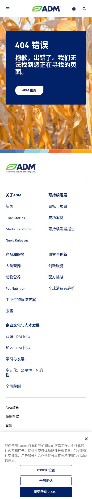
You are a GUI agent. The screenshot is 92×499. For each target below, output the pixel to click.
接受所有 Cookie (46, 492)
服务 (9, 311)
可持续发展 (57, 195)
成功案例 (55, 218)
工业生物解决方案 (21, 300)
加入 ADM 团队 (18, 348)
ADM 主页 (29, 90)
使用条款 (12, 416)
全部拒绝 (46, 481)
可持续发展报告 (61, 229)
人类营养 (13, 266)
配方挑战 (55, 277)
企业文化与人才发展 (23, 325)
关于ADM (13, 195)
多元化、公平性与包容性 (24, 373)
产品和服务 (15, 254)
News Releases (17, 240)
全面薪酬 (13, 387)
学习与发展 (15, 359)
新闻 (9, 207)
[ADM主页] (46, 10)
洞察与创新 (57, 254)
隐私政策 (12, 407)
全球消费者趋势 (61, 289)
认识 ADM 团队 (18, 337)
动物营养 (13, 277)
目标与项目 (57, 207)
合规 (9, 425)
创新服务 (55, 266)
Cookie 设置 (46, 470)
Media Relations (18, 229)
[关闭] (86, 439)
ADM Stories (15, 218)
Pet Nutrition (15, 289)
